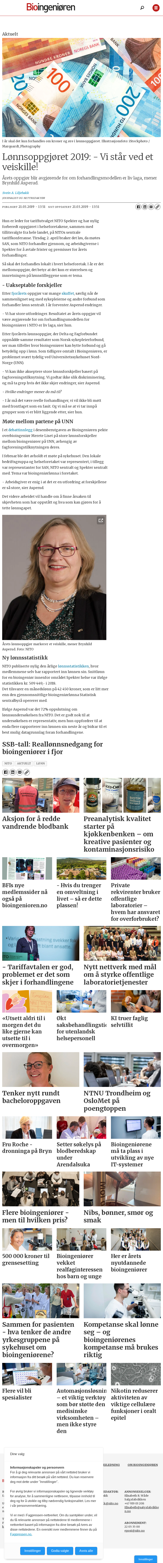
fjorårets (19, 293)
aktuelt (24, 763)
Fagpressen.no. (21, 1534)
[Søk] (142, 8)
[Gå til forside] (57, 8)
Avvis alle (86, 1550)
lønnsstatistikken (73, 666)
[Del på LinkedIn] (145, 207)
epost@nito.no (134, 1530)
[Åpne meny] (155, 8)
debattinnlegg (20, 430)
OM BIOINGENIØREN (143, 1465)
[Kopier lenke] (157, 207)
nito (8, 763)
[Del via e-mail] (151, 207)
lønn (40, 763)
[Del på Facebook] (138, 207)
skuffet (68, 293)
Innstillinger (146, 1559)
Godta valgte (60, 1550)
